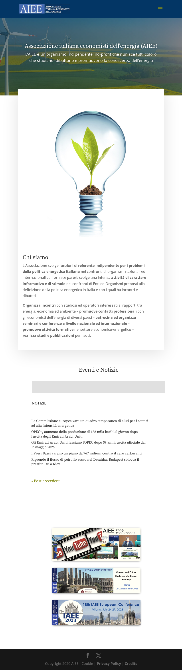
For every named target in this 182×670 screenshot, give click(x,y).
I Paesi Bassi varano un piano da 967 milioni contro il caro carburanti (86, 453)
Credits (131, 663)
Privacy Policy (109, 663)
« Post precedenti (46, 480)
